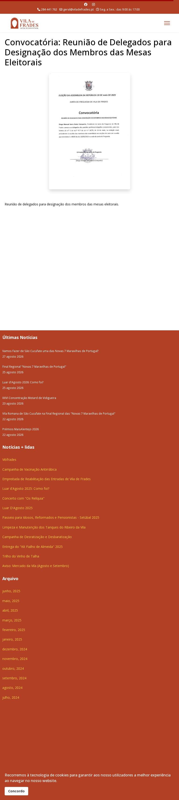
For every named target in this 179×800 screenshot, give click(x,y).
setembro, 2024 (14, 678)
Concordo (16, 791)
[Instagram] (93, 4)
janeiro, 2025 (12, 639)
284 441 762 (49, 9)
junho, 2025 (11, 591)
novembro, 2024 (14, 658)
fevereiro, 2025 (13, 629)
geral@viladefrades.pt (78, 9)
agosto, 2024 (12, 687)
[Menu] (167, 23)
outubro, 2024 (13, 668)
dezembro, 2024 (14, 649)
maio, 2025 (10, 601)
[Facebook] (85, 4)
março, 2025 (11, 620)
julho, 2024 (10, 697)
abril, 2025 (10, 610)
